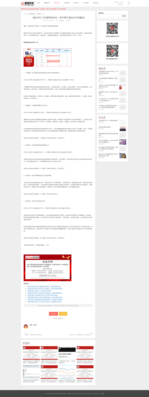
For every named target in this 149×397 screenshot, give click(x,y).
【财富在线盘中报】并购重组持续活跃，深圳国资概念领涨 (44, 286)
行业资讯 (56, 3)
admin (35, 325)
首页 (38, 3)
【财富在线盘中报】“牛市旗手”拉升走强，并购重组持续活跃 (44, 301)
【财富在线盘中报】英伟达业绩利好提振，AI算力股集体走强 (44, 297)
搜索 (124, 16)
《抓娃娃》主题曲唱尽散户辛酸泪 (33, 334)
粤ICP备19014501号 (87, 393)
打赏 (64, 314)
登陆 (129, 2)
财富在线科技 (28, 3)
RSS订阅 (121, 4)
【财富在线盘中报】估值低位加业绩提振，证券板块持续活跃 (44, 293)
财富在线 (101, 13)
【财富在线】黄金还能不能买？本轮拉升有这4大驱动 (42, 295)
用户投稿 (116, 2)
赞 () (54, 314)
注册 (129, 4)
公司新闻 (66, 3)
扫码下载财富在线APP (112, 59)
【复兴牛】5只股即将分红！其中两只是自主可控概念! (58, 17)
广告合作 (121, 2)
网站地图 (64, 393)
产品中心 (76, 3)
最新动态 (47, 3)
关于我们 (86, 3)
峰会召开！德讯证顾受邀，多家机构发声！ (81, 334)
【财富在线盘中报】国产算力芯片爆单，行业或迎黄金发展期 (44, 288)
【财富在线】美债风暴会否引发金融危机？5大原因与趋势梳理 (45, 299)
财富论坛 (96, 3)
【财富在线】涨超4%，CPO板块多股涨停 (39, 291)
